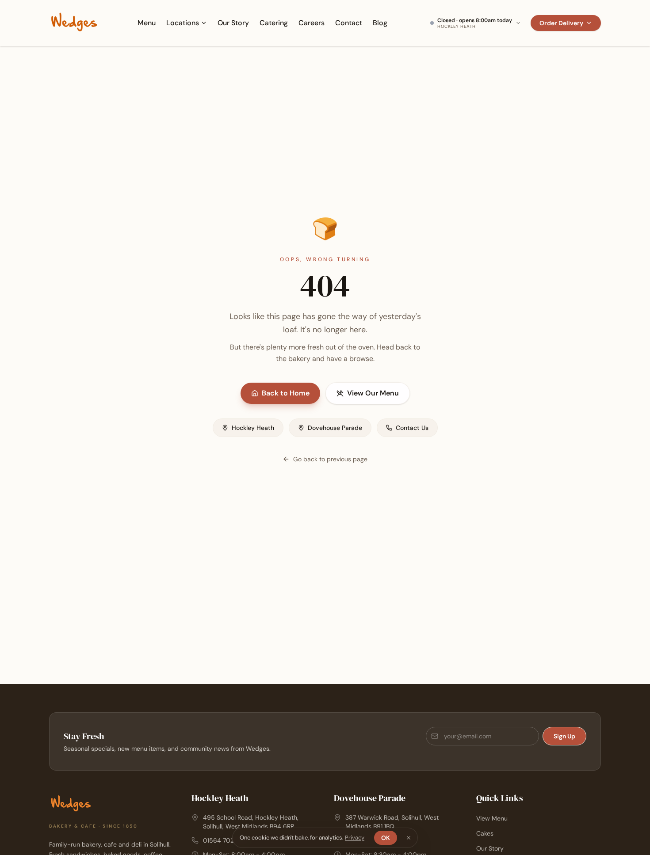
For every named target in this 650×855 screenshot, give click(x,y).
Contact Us (412, 428)
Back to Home (286, 393)
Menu (147, 22)
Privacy (354, 837)
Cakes (484, 833)
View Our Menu (373, 393)
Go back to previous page (330, 459)
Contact (348, 22)
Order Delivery (561, 23)
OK (385, 838)
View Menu (492, 818)
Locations (182, 22)
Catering (274, 22)
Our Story (233, 22)
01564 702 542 (225, 840)
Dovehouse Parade (335, 428)
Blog (380, 22)
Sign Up (564, 736)
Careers (311, 22)
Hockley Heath (253, 428)
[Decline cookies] (408, 838)
